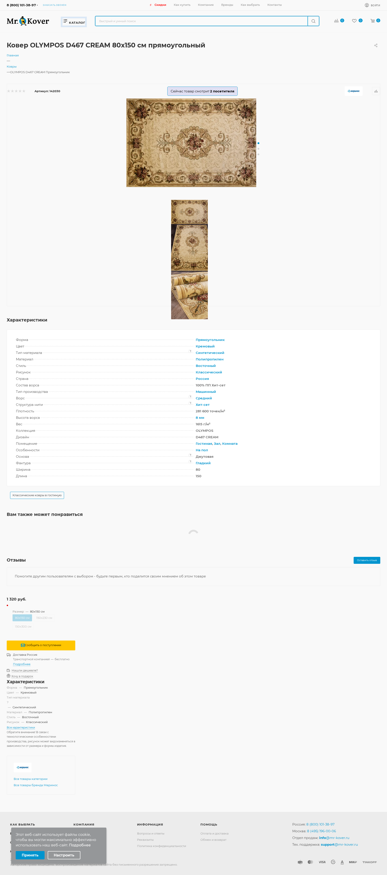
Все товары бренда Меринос (36, 785)
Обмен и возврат (213, 839)
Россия (202, 379)
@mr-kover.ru (334, 838)
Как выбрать (22, 824)
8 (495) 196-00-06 (321, 831)
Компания (83, 824)
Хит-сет (203, 404)
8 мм (200, 417)
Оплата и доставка (214, 833)
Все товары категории (30, 779)
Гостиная (204, 443)
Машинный (206, 392)
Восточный (206, 366)
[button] (258, 143)
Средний (204, 398)
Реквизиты (145, 839)
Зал (217, 443)
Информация (150, 824)
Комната (230, 443)
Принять (30, 855)
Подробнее (21, 664)
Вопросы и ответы (150, 833)
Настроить (64, 855)
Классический (209, 372)
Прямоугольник (210, 340)
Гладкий (203, 463)
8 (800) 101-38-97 (21, 5)
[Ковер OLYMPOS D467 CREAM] (193, 142)
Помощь (208, 824)
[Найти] (313, 21)
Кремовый (205, 346)
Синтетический (210, 353)
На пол (202, 450)
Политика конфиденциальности (161, 846)
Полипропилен (210, 359)
